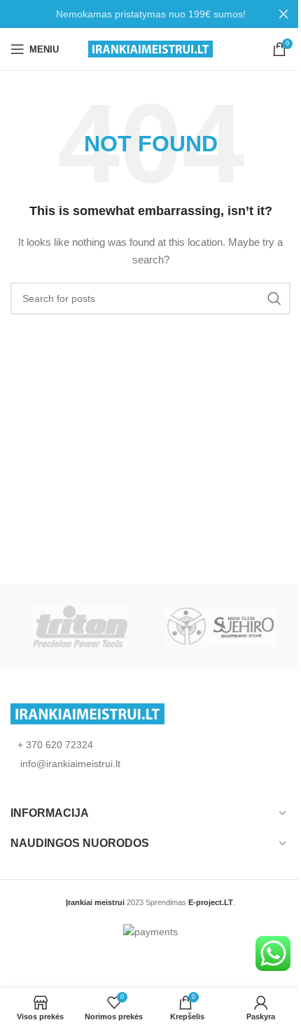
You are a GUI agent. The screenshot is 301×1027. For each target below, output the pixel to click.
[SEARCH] (274, 298)
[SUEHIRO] (220, 626)
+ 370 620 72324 (55, 744)
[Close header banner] (283, 14)
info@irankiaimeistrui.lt (69, 763)
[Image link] (87, 713)
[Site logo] (151, 48)
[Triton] (80, 626)
